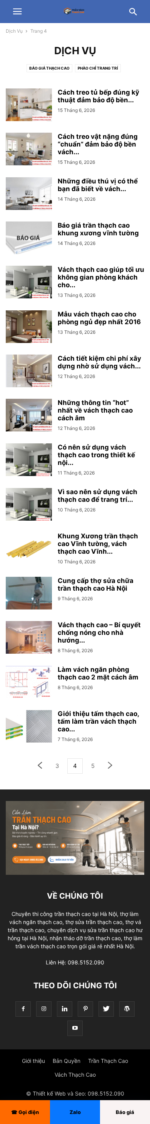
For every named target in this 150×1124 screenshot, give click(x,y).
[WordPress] (127, 1008)
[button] (17, 11)
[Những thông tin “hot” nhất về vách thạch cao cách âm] (29, 416)
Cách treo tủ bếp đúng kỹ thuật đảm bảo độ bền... (98, 96)
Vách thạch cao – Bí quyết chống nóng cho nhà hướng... (99, 632)
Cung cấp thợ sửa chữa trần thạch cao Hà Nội (95, 584)
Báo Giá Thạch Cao (49, 68)
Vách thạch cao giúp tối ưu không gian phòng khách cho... (101, 277)
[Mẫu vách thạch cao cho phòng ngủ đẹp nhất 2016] (29, 327)
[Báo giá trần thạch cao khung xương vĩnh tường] (29, 238)
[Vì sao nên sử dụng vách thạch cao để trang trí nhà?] (29, 505)
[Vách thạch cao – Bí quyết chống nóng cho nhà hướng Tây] (29, 638)
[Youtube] (75, 1028)
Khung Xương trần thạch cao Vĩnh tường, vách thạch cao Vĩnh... (98, 543)
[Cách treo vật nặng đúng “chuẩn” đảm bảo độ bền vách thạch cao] (29, 150)
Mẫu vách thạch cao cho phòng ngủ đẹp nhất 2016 (99, 318)
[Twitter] (106, 1008)
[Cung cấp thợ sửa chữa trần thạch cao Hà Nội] (29, 594)
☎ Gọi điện (25, 1112)
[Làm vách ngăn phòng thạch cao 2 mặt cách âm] (29, 683)
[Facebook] (23, 1008)
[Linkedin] (64, 1008)
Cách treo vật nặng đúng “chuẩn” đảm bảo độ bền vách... (98, 144)
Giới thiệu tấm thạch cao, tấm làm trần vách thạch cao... (98, 721)
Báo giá (125, 1112)
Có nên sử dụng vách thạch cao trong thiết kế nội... (96, 454)
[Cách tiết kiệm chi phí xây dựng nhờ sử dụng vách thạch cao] (29, 372)
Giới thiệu (33, 1060)
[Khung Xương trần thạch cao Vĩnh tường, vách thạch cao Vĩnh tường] (29, 549)
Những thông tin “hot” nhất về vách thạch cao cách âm (95, 410)
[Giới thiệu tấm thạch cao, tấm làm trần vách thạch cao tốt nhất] (29, 727)
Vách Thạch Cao (75, 1074)
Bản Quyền (66, 1060)
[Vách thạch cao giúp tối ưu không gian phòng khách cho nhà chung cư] (29, 283)
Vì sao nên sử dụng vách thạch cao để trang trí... (97, 495)
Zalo (75, 1112)
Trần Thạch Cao (108, 1060)
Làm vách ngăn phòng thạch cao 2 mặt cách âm (98, 673)
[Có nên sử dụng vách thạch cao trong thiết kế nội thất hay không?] (29, 460)
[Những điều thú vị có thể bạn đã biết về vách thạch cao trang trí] (29, 194)
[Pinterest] (85, 1008)
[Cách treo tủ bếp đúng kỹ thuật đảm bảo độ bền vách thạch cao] (29, 105)
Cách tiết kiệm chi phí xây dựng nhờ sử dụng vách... (99, 362)
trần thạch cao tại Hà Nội (85, 914)
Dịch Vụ (14, 31)
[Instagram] (44, 1008)
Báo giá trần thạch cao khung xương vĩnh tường (98, 229)
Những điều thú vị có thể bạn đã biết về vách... (98, 185)
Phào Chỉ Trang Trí (98, 68)
